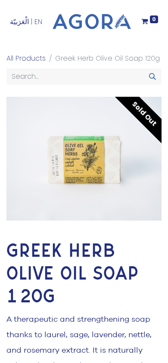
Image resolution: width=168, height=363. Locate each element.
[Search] (152, 76)
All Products (26, 58)
